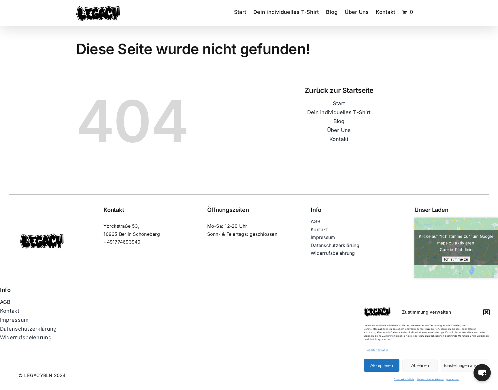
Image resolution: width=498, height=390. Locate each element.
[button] (486, 312)
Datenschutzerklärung (430, 379)
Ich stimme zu (456, 259)
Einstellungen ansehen (465, 365)
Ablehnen (420, 365)
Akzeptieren (381, 365)
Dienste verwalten (377, 349)
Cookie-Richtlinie (404, 379)
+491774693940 (121, 242)
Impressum (452, 379)
